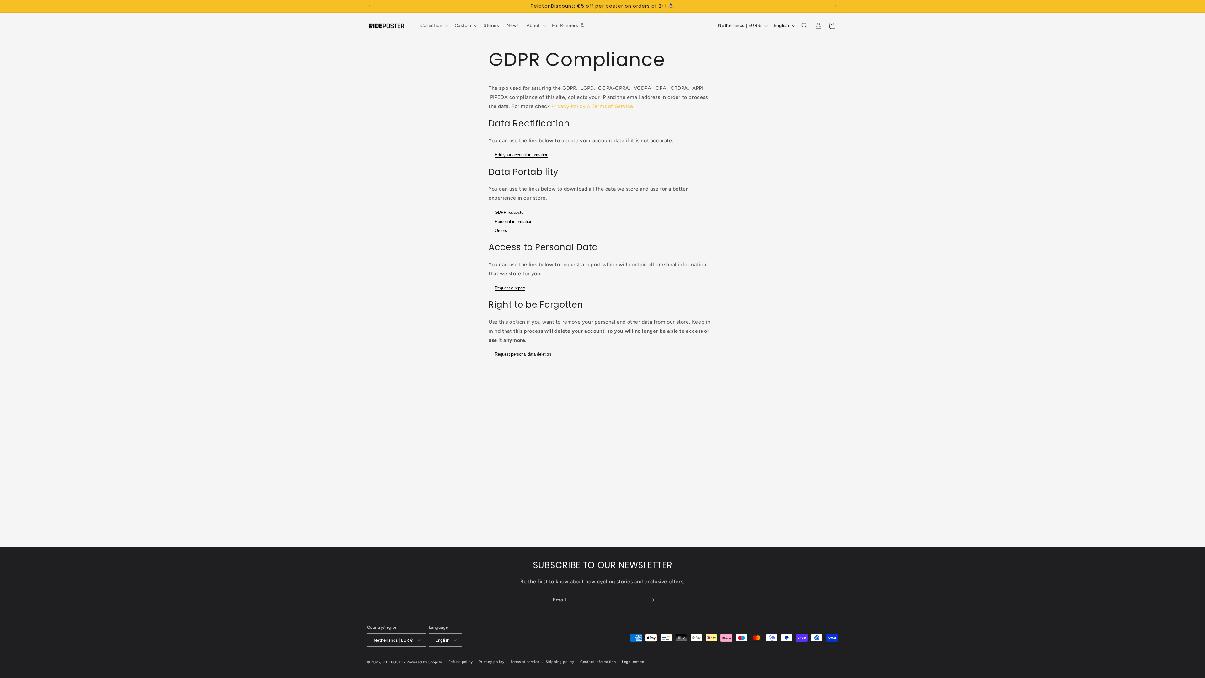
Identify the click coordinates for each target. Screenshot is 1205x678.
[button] (434, 25)
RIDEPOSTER (394, 662)
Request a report (510, 288)
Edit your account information (521, 155)
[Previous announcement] (369, 6)
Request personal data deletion (523, 354)
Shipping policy (560, 662)
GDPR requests (509, 212)
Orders (501, 230)
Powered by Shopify (424, 662)
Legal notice (633, 662)
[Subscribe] (652, 600)
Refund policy (460, 662)
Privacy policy (491, 662)
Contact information (598, 662)
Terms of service (525, 662)
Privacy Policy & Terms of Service (592, 106)
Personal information (513, 221)
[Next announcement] (836, 6)
